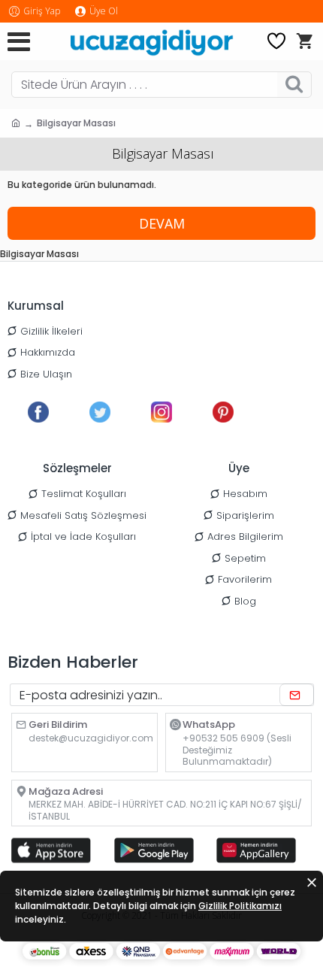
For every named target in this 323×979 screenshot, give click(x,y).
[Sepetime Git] (304, 41)
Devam (162, 223)
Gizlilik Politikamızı (240, 905)
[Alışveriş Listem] (276, 41)
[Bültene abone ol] (296, 694)
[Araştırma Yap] (294, 84)
